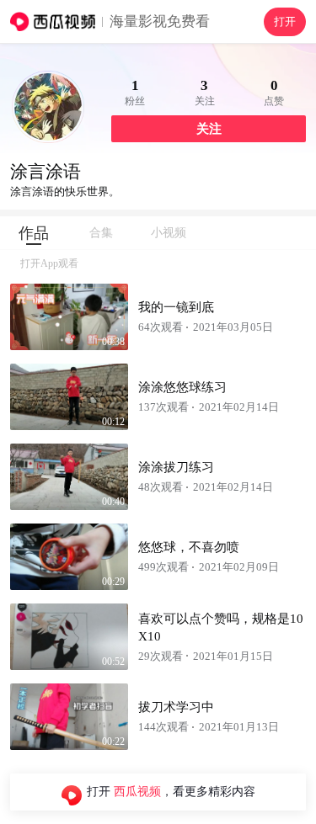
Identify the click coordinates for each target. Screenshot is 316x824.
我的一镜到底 (176, 307)
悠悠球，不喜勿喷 (188, 547)
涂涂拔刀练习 (176, 467)
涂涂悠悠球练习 (182, 387)
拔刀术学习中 (176, 707)
